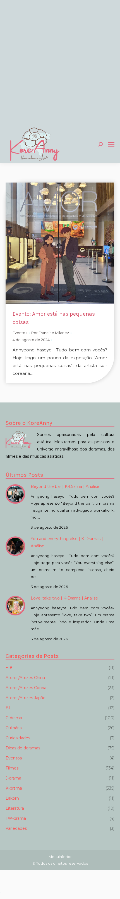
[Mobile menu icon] (111, 144)
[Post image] (15, 494)
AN (0, 892)
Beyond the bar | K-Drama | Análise (65, 486)
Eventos (20, 332)
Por (50, 332)
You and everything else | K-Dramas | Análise (67, 542)
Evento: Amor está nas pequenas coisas (54, 318)
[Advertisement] (60, 63)
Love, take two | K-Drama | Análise (64, 598)
